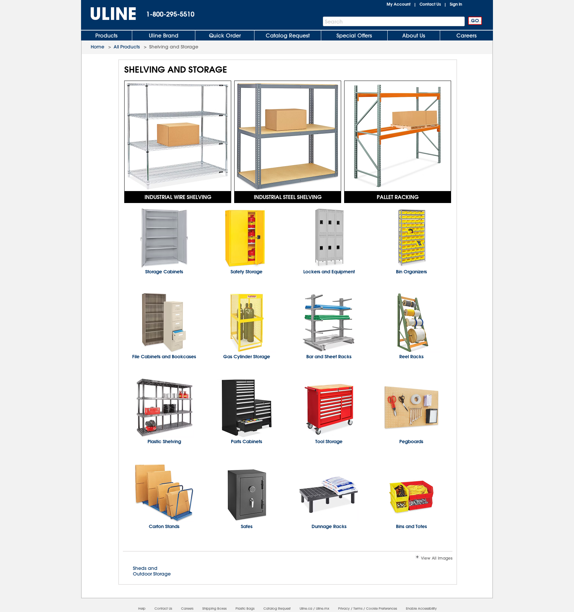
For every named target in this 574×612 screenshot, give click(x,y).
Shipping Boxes (214, 608)
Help (141, 608)
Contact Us (430, 4)
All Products (127, 47)
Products (106, 35)
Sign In (456, 4)
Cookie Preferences (381, 608)
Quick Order (225, 35)
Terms (357, 608)
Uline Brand (163, 35)
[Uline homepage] (108, 14)
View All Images (436, 558)
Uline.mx (322, 608)
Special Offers (354, 35)
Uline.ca (306, 608)
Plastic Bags (245, 608)
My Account (399, 4)
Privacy (344, 608)
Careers (466, 35)
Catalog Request (288, 35)
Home (97, 47)
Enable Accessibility (421, 608)
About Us (413, 35)
